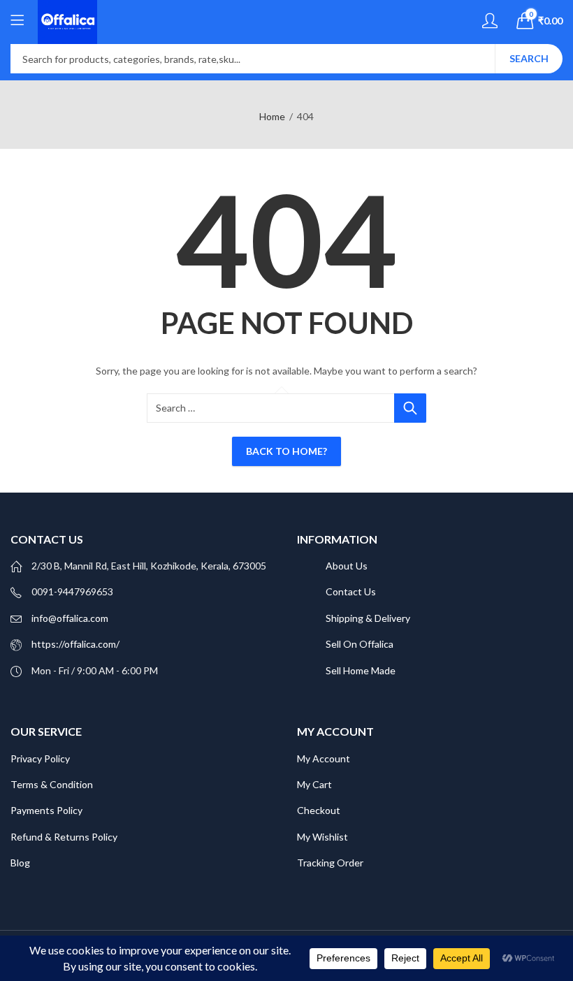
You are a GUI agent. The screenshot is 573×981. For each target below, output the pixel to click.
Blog (21, 863)
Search (529, 58)
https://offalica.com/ (75, 644)
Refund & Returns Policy (63, 837)
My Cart (314, 784)
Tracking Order (330, 863)
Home (272, 116)
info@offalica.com (69, 618)
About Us (347, 566)
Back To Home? (286, 451)
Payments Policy (46, 810)
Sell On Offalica (359, 644)
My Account (323, 758)
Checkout (318, 810)
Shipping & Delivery (368, 618)
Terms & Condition (51, 784)
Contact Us (351, 591)
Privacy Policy (40, 758)
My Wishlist (322, 837)
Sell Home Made (361, 670)
